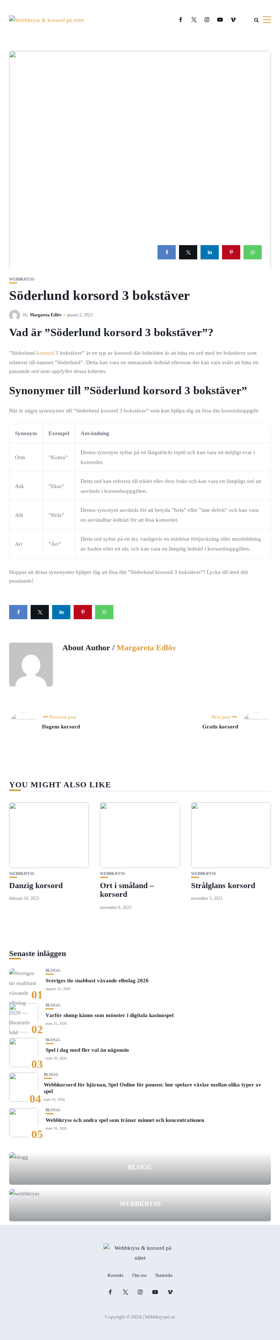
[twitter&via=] (188, 252)
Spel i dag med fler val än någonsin (87, 1050)
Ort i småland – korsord (127, 890)
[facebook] (167, 252)
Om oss (139, 1275)
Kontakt (116, 1275)
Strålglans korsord (223, 885)
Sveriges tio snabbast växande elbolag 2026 (97, 980)
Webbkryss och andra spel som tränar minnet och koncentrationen (125, 1120)
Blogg (53, 970)
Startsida (163, 1275)
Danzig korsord (36, 885)
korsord (45, 353)
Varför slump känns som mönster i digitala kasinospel (110, 1015)
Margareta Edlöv (46, 314)
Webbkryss (21, 279)
